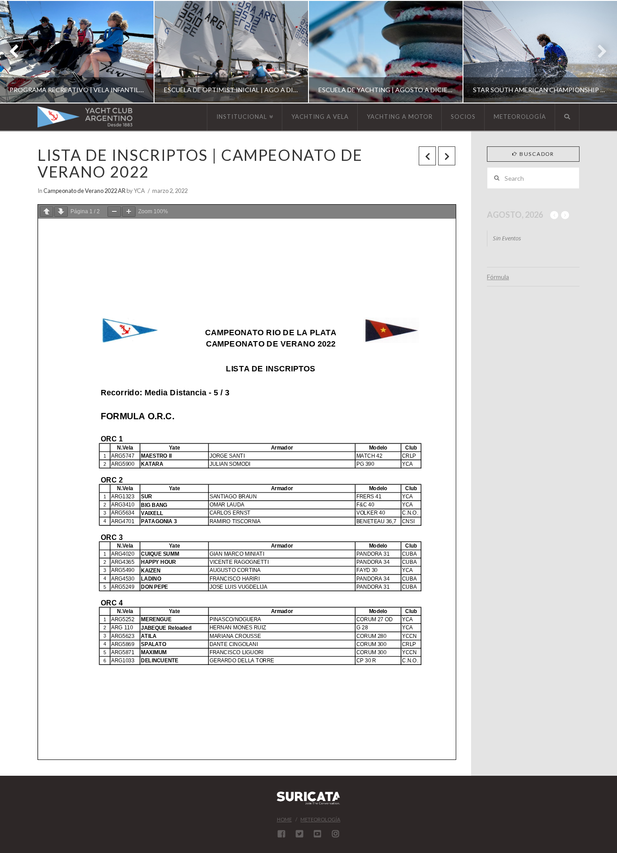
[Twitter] (299, 834)
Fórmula (498, 277)
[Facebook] (281, 834)
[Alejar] (114, 211)
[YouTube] (317, 834)
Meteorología (320, 819)
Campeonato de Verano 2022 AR (84, 190)
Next (598, 51)
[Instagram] (335, 834)
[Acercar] (129, 211)
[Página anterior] (46, 211)
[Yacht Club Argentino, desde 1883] (84, 116)
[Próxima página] (61, 211)
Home (284, 819)
